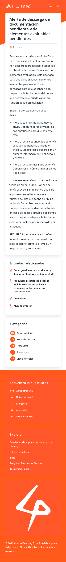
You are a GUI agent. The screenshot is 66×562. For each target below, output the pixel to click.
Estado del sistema (19, 452)
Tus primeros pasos (20, 469)
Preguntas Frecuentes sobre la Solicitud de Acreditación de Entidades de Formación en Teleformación (31, 286)
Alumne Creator (22, 305)
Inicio (12, 457)
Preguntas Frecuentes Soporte (26, 463)
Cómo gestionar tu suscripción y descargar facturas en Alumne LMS (33, 272)
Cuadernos (19, 298)
